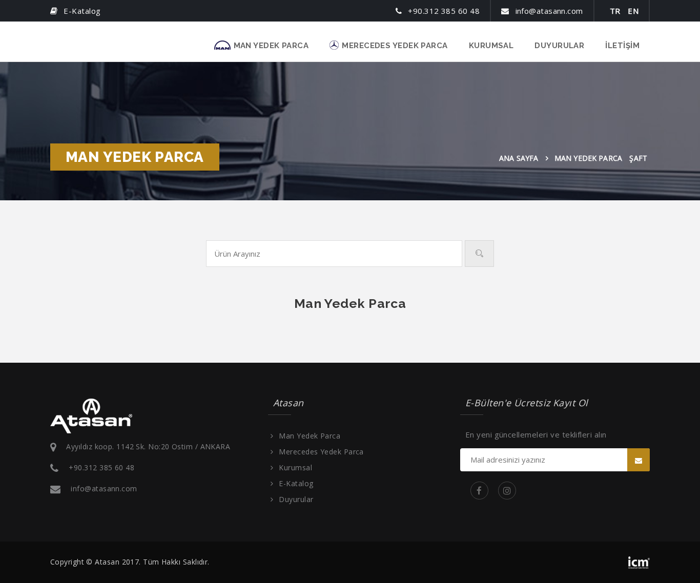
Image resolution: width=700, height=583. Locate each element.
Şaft (638, 158)
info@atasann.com (104, 488)
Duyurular (559, 45)
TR (615, 11)
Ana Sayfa (518, 158)
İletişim (622, 45)
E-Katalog (296, 483)
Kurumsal (491, 45)
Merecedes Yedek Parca (394, 45)
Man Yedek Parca (271, 45)
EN (633, 11)
